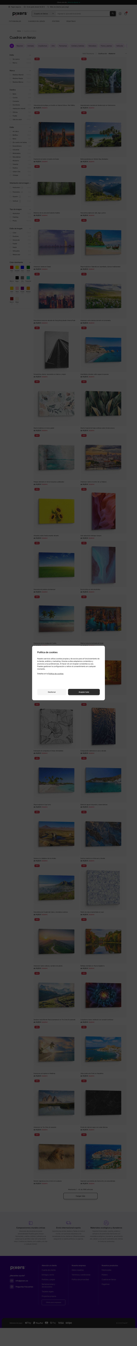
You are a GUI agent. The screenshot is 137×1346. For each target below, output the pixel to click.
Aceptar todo (84, 692)
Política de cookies (55, 674)
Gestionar (52, 692)
